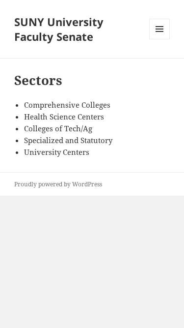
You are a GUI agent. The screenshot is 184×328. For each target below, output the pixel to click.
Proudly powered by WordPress (58, 184)
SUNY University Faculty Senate (59, 29)
